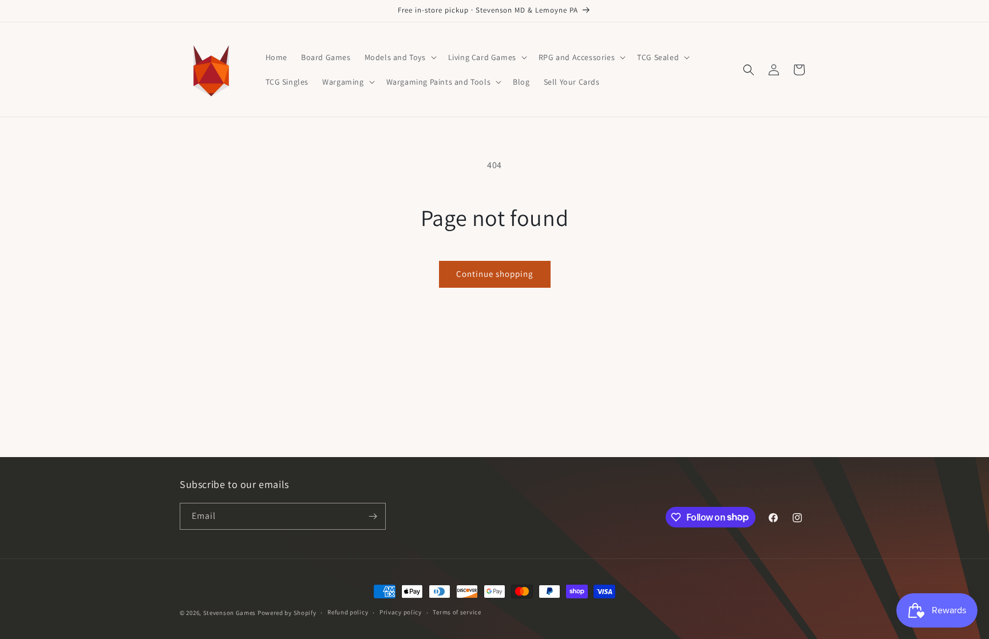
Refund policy (347, 612)
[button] (399, 57)
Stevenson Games (229, 613)
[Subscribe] (372, 516)
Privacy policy (400, 612)
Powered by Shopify (287, 613)
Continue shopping (494, 273)
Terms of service (457, 612)
